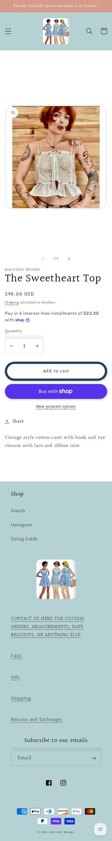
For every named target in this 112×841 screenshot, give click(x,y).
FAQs (16, 656)
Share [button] (18, 421)
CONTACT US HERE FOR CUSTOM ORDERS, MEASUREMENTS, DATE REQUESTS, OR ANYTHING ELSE (47, 627)
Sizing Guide (24, 539)
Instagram (21, 525)
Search (18, 511)
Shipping (12, 302)
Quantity (13, 331)
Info (15, 677)
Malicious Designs (61, 832)
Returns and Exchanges (37, 719)
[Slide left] (43, 259)
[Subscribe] (93, 758)
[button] (8, 31)
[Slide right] (69, 259)
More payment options (56, 407)
